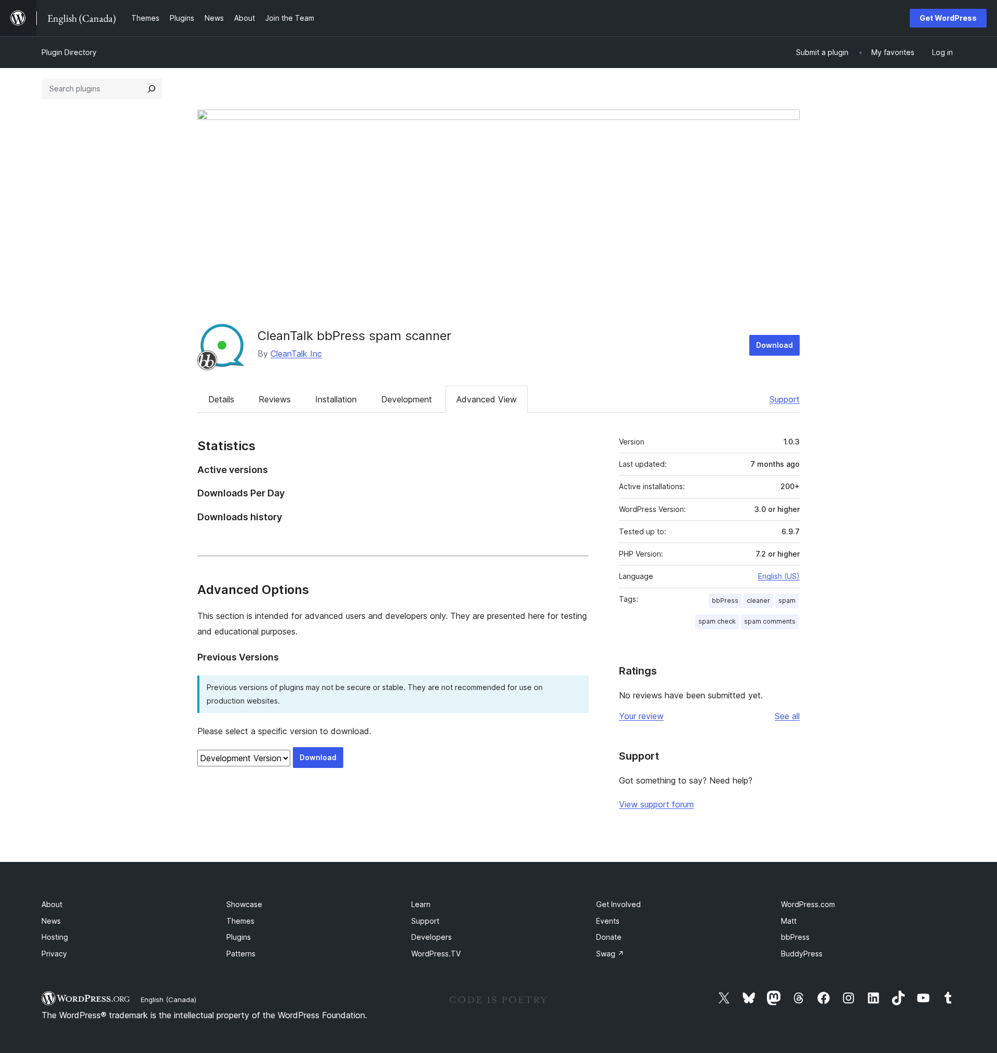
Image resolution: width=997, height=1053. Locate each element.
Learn (420, 904)
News (51, 920)
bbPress (725, 600)
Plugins (238, 937)
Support (785, 399)
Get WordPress (948, 18)
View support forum (656, 804)
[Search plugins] (151, 88)
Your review (641, 716)
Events (607, 920)
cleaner (758, 600)
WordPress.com (808, 904)
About (52, 904)
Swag (610, 953)
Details (221, 399)
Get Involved (618, 904)
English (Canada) (168, 999)
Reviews (275, 399)
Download (774, 345)
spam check (717, 621)
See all (787, 716)
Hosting (55, 937)
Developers (431, 937)
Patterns (240, 953)
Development (406, 399)
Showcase (244, 904)
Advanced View (486, 399)
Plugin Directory (69, 52)
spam (787, 600)
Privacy (54, 953)
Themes (240, 920)
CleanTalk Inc (296, 353)
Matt (789, 920)
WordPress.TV (436, 953)
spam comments (770, 621)
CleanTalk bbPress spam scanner (354, 335)
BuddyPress (802, 953)
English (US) (779, 576)
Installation (336, 399)
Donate (609, 937)
